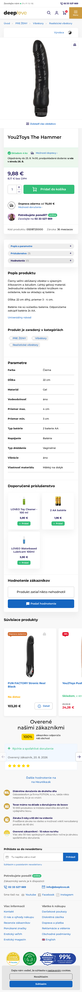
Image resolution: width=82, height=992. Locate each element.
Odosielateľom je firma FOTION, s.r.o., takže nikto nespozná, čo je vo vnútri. (41, 796)
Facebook (48, 894)
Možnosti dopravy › (47, 152)
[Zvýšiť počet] (19, 187)
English (50, 939)
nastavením (54, 970)
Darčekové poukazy (54, 911)
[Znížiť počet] (19, 191)
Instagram (66, 894)
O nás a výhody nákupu (19, 917)
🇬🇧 (43, 939)
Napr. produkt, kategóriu (28, 38)
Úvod (7, 23)
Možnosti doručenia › (30, 207)
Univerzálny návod (19, 317)
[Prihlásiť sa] (56, 13)
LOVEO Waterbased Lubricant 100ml (24, 550)
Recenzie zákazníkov (17, 922)
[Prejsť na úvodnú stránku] (15, 13)
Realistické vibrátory (60, 23)
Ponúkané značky (15, 928)
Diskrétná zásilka (53, 917)
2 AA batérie (58, 510)
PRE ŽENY (21, 23)
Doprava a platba (53, 922)
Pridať (25, 523)
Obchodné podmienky (56, 933)
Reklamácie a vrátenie (56, 928)
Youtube (31, 894)
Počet (12, 189)
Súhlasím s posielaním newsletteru (23, 864)
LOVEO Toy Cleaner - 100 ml (24, 511)
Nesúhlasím (41, 976)
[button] (49, 13)
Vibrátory (38, 23)
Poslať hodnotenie (43, 603)
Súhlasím (41, 983)
